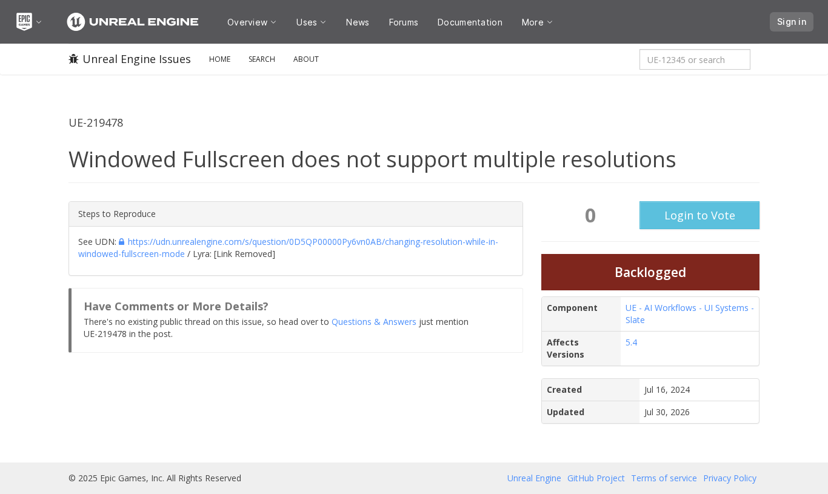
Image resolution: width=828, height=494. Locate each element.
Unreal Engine (534, 478)
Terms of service (664, 478)
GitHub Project (596, 478)
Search (262, 59)
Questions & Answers (374, 321)
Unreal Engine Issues (136, 59)
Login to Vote (699, 215)
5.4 (631, 342)
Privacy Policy (729, 478)
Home (219, 59)
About (306, 59)
